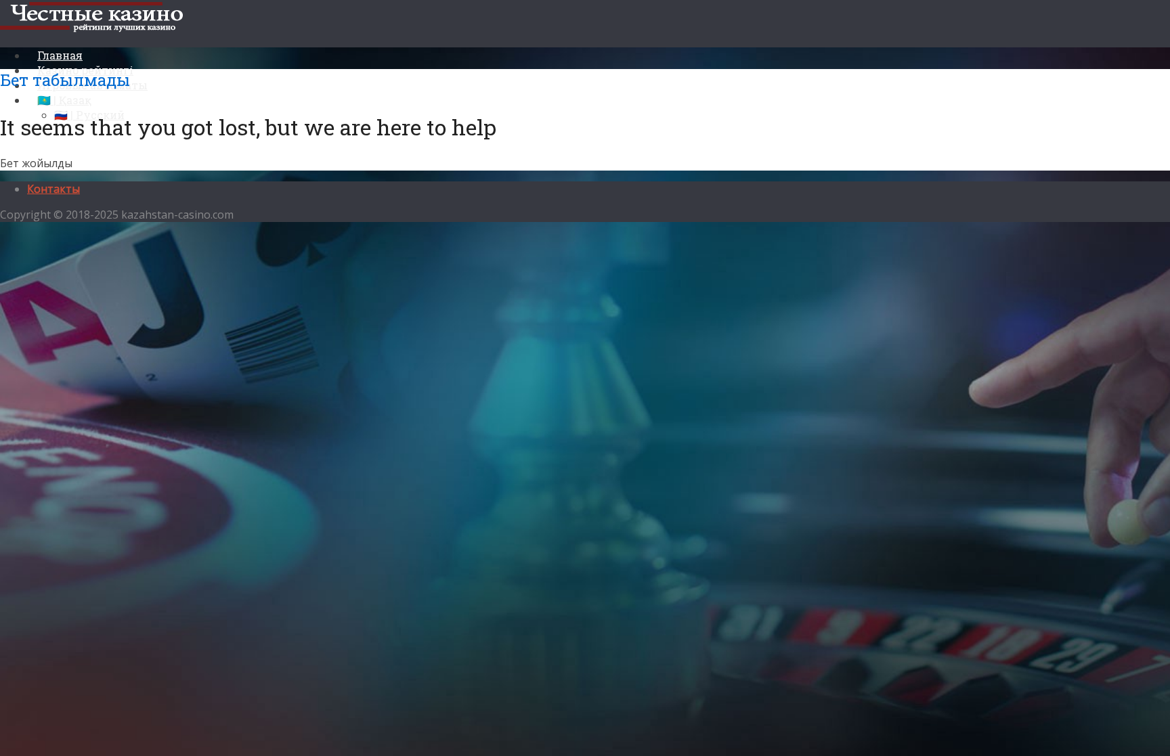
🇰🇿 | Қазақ (64, 100)
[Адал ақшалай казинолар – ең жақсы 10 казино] (97, 29)
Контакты (53, 188)
